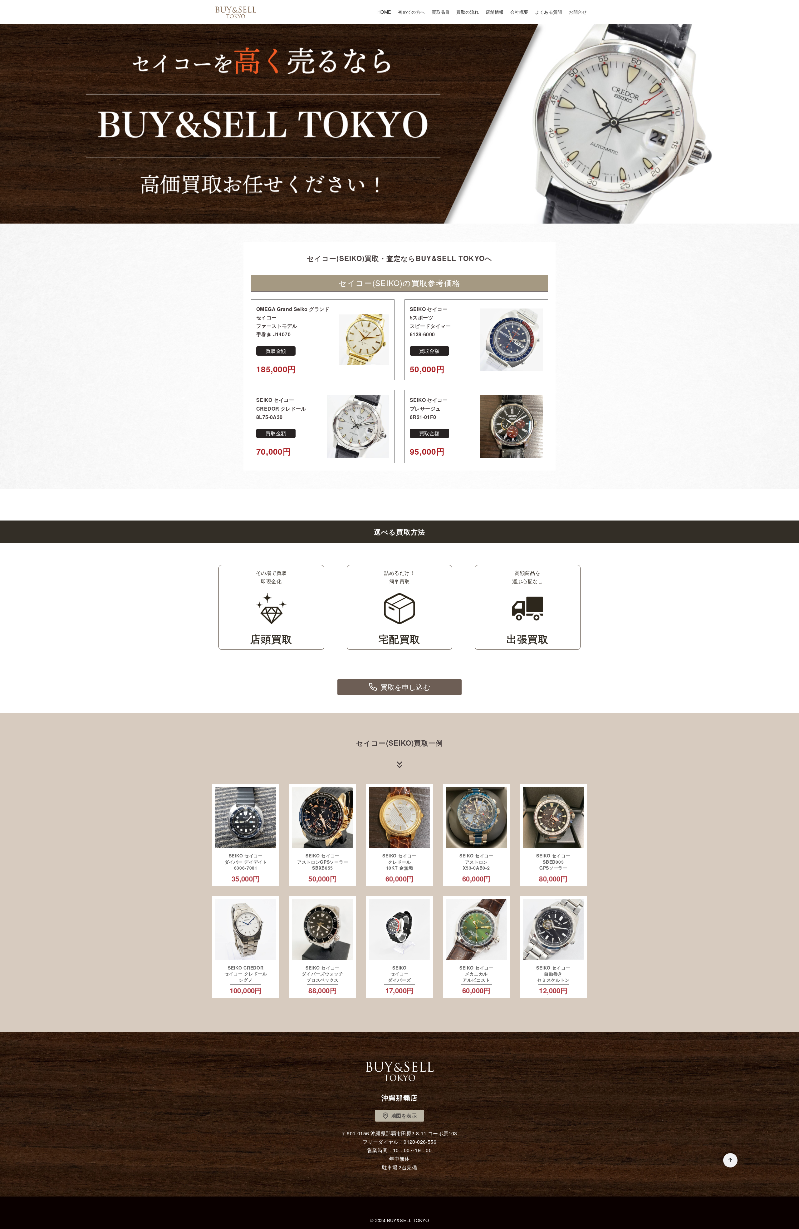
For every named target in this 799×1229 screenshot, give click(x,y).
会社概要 (519, 11)
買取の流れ (467, 11)
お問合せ (578, 11)
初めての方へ (411, 11)
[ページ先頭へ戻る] (730, 1160)
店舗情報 (495, 11)
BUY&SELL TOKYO (408, 1220)
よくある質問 (548, 11)
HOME (384, 11)
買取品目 (441, 11)
